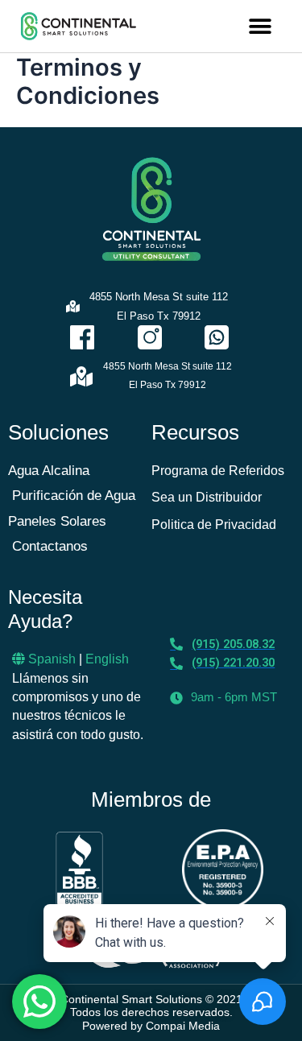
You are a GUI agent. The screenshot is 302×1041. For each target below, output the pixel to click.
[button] (260, 26)
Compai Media (183, 1025)
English (107, 659)
